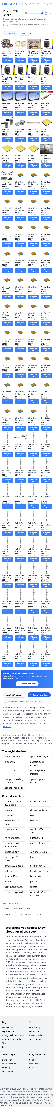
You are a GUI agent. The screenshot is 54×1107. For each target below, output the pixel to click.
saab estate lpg (38, 737)
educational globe (14, 787)
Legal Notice (8, 1031)
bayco (33, 857)
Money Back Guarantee (13, 1035)
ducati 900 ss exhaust (37, 763)
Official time (7, 1071)
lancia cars (35, 876)
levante (8, 881)
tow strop (35, 740)
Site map (6, 1067)
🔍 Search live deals (39, 695)
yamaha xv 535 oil (39, 851)
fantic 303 (35, 815)
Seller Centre (35, 1039)
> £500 (38, 914)
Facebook (33, 1063)
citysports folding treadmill (14, 781)
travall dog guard (14, 892)
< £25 (6, 908)
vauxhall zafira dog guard (37, 894)
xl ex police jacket (39, 810)
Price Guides (8, 1027)
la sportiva (10, 761)
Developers (7, 1059)
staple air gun (12, 851)
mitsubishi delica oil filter (25, 743)
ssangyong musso (14, 886)
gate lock (9, 871)
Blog (31, 1067)
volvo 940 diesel (13, 837)
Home (5, 25)
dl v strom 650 (37, 865)
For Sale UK (11, 3)
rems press (23, 740)
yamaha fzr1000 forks (13, 822)
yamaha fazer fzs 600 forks (21, 735)
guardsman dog (8, 740)
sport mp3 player (39, 756)
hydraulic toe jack (21, 737)
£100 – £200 (9, 914)
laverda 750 (11, 876)
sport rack (10, 770)
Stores (5, 1043)
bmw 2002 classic (14, 865)
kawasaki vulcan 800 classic (13, 803)
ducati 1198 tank (13, 756)
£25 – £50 (18, 908)
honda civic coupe (39, 871)
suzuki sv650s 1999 (37, 831)
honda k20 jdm (38, 801)
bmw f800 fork (45, 743)
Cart (4, 1047)
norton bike (11, 829)
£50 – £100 (32, 908)
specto (33, 886)
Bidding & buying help (12, 1039)
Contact (32, 1059)
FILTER (10, 33)
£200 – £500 (25, 914)
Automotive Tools (14, 26)
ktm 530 (9, 815)
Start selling (34, 1027)
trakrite (34, 820)
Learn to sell (35, 1031)
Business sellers (36, 1035)
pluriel (33, 881)
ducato (8, 810)
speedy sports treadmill (37, 781)
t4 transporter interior (37, 772)
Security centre (9, 1063)
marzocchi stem (38, 843)
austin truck (36, 837)
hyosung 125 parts (11, 859)
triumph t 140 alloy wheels (12, 845)
